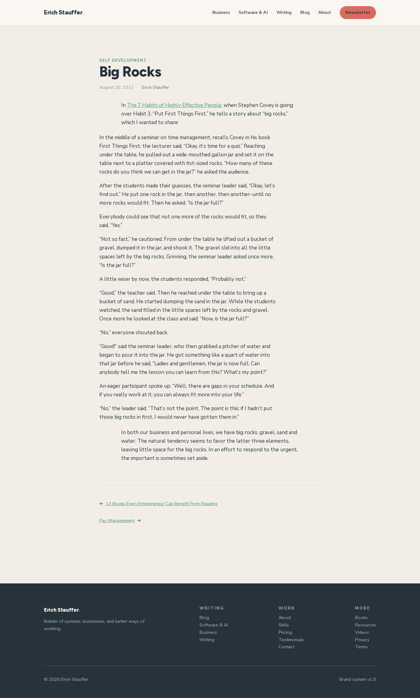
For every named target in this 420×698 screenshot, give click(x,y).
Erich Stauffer (63, 12)
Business (208, 632)
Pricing (285, 632)
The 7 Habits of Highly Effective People (174, 105)
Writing (207, 640)
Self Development (123, 60)
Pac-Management (117, 520)
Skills (284, 625)
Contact (286, 647)
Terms (361, 647)
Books (361, 617)
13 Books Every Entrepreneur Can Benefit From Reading (161, 503)
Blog (204, 617)
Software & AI (214, 625)
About (285, 617)
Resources (365, 625)
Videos (362, 632)
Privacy (362, 640)
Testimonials (291, 640)
